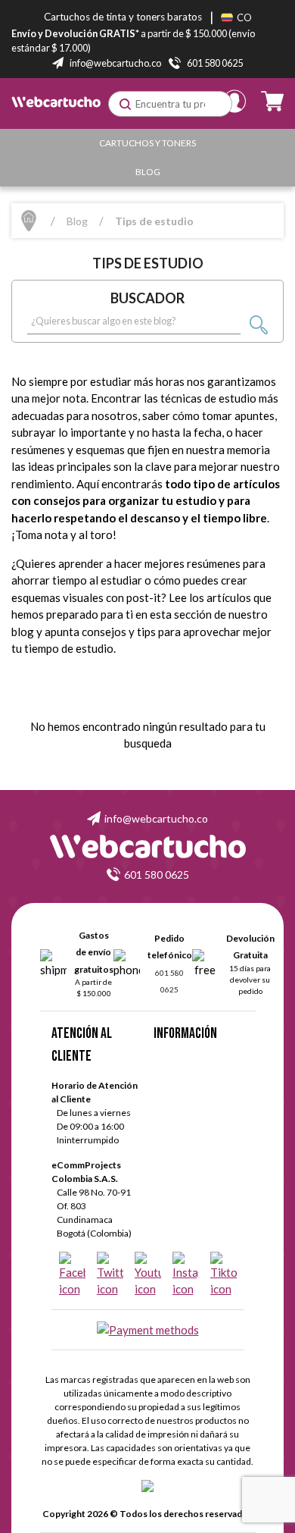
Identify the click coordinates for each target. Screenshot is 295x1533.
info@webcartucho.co (156, 818)
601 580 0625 (156, 874)
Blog (147, 171)
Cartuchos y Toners (147, 143)
